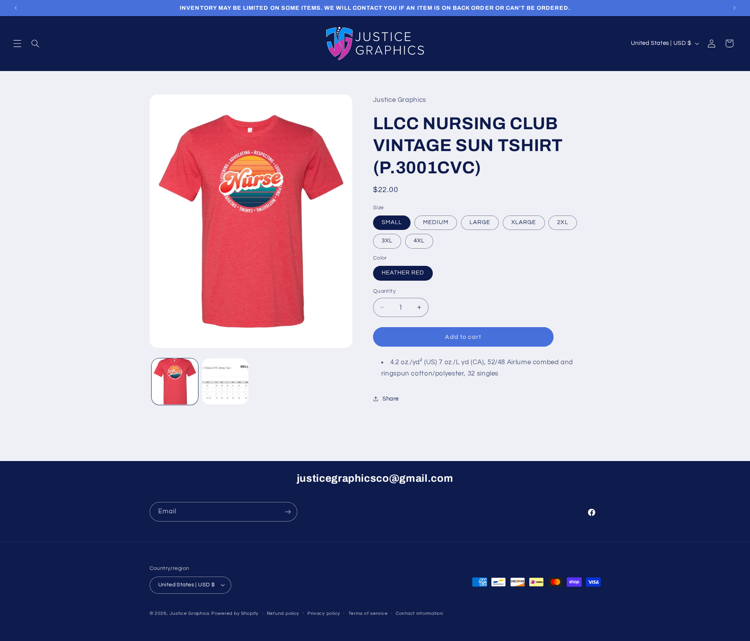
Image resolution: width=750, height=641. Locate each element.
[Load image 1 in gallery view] (175, 381)
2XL (562, 222)
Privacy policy (323, 613)
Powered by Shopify (235, 613)
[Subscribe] (287, 511)
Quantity (384, 291)
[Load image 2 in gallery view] (225, 381)
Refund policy (283, 613)
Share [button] (390, 399)
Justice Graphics (190, 613)
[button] (17, 43)
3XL (387, 241)
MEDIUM (435, 222)
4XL (419, 241)
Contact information (419, 613)
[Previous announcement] (15, 8)
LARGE (480, 222)
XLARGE (523, 222)
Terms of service (368, 613)
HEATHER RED (403, 273)
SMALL (392, 222)
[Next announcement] (734, 8)
